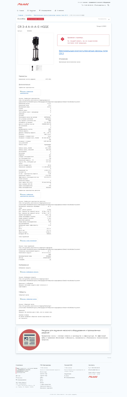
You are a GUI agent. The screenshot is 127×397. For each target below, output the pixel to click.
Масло (41, 380)
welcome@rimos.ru (101, 5)
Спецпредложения (46, 10)
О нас (18, 375)
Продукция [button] (32, 10)
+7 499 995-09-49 (88, 5)
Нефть (41, 377)
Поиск (67, 375)
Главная (21, 10)
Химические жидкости (45, 386)
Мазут (41, 379)
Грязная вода (43, 373)
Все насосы (44, 367)
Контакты (19, 377)
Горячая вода (43, 375)
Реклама (109, 357)
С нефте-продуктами (45, 384)
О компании (60, 10)
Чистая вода (43, 371)
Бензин (42, 382)
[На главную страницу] (23, 4)
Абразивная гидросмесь (46, 388)
